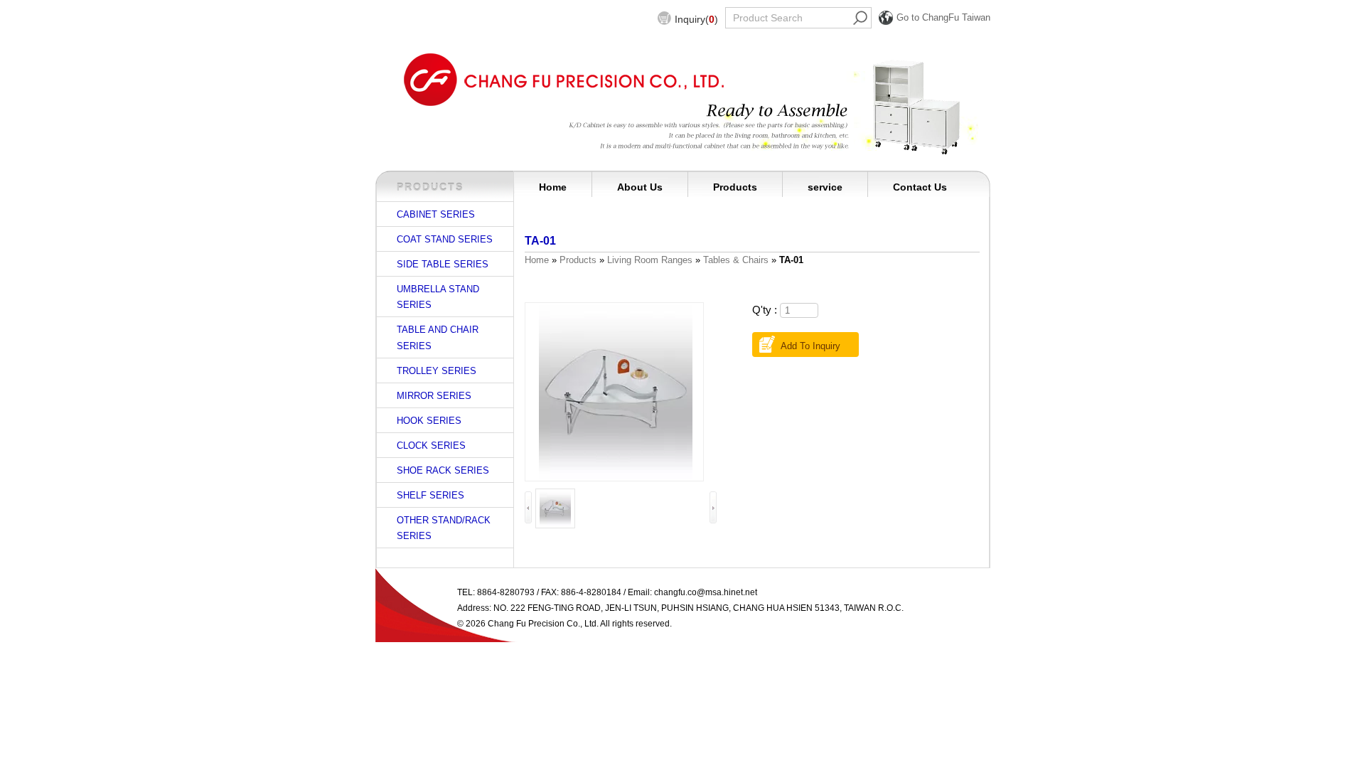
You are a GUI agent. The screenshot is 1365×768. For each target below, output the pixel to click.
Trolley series (436, 371)
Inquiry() (696, 19)
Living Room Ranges (649, 260)
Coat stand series (445, 239)
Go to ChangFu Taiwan (943, 17)
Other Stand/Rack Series (444, 528)
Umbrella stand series (438, 297)
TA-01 (540, 240)
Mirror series (434, 395)
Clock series (431, 445)
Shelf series (430, 495)
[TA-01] (615, 392)
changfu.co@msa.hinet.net (705, 592)
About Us (640, 187)
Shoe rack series (443, 470)
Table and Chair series (437, 337)
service (825, 187)
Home (553, 187)
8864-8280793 (506, 592)
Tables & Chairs (736, 260)
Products (735, 187)
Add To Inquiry (810, 346)
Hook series (429, 420)
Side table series (442, 264)
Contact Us (920, 187)
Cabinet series (436, 214)
